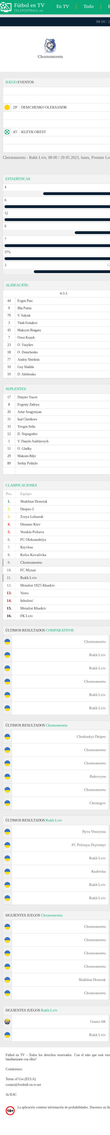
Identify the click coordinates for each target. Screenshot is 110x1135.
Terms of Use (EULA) (21, 1079)
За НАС (11, 1095)
